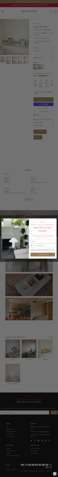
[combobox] (33, 245)
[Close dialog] (55, 220)
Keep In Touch (43, 254)
